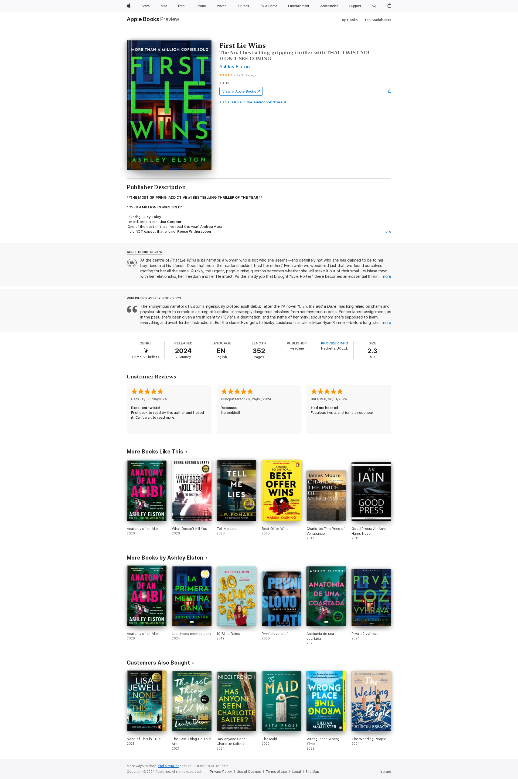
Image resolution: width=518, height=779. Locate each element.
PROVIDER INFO (334, 343)
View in (239, 91)
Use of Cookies (249, 772)
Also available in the (250, 102)
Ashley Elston (234, 66)
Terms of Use (276, 772)
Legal (296, 772)
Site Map (312, 772)
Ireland (385, 772)
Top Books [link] (349, 20)
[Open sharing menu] (390, 91)
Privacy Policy (221, 772)
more (387, 231)
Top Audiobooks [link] (377, 20)
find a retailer (168, 766)
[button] (374, 6)
